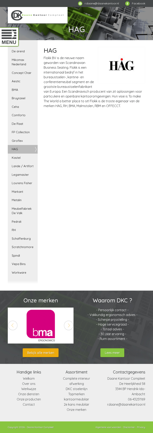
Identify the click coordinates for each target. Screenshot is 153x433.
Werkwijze (28, 389)
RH (14, 230)
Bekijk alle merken (40, 353)
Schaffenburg (21, 238)
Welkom (29, 378)
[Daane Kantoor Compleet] (38, 14)
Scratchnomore (22, 247)
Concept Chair (21, 73)
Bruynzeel (18, 98)
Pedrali (16, 221)
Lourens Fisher (22, 183)
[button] (13, 326)
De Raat (17, 124)
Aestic (16, 81)
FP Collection (21, 132)
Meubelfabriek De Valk (22, 211)
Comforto (19, 115)
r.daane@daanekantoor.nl (126, 404)
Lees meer (112, 353)
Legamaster (20, 175)
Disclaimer (129, 427)
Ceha (15, 107)
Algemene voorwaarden (108, 427)
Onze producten (29, 399)
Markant (17, 192)
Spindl (16, 255)
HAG (15, 149)
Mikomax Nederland (19, 62)
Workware (19, 272)
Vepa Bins (19, 264)
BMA (15, 90)
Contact (29, 404)
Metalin (17, 200)
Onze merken (76, 410)
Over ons (28, 384)
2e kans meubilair (76, 404)
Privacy (141, 427)
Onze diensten (28, 394)
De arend (18, 51)
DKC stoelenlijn (76, 389)
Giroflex (17, 141)
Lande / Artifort (22, 166)
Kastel (16, 158)
